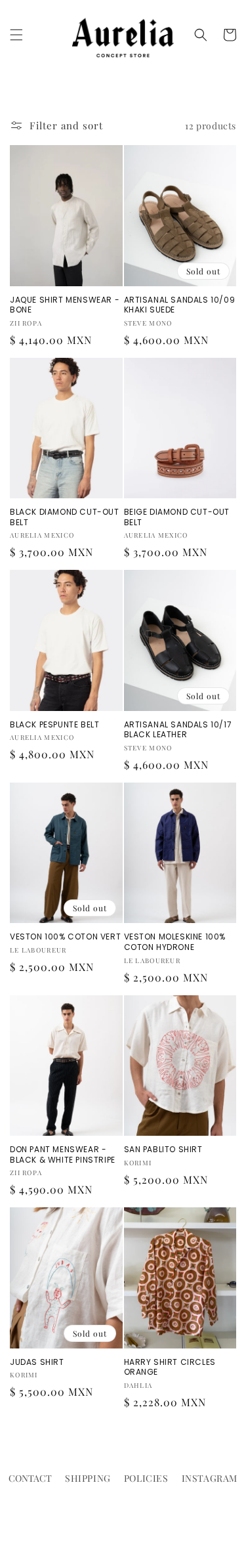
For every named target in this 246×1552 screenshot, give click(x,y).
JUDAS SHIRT (37, 1362)
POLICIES (146, 1478)
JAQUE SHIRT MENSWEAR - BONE (64, 305)
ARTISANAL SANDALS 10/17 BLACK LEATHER (178, 730)
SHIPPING (88, 1478)
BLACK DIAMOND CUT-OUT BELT (64, 517)
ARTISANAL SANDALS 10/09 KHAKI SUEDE (180, 305)
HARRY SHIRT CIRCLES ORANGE (170, 1367)
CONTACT (30, 1478)
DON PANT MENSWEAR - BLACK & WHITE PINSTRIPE (62, 1154)
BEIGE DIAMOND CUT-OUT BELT (177, 517)
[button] (16, 34)
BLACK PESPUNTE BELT (54, 725)
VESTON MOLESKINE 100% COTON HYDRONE (175, 942)
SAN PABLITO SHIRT (163, 1149)
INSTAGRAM (209, 1478)
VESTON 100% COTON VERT (65, 937)
